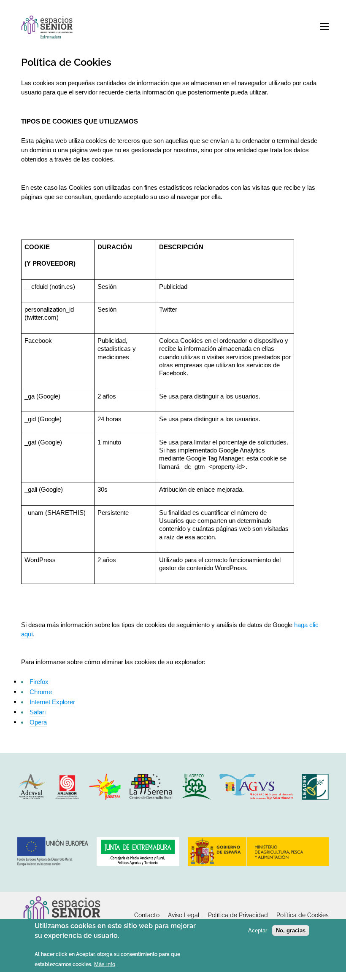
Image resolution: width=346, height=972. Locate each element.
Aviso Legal (184, 915)
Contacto (146, 915)
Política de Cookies (302, 915)
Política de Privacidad (238, 915)
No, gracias (290, 930)
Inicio (49, 28)
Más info (104, 964)
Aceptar (257, 930)
